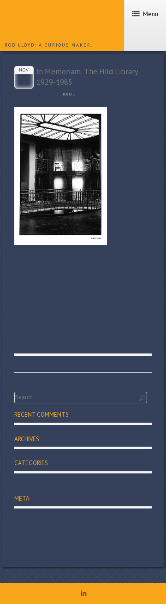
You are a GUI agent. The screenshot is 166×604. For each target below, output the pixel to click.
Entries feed (31, 527)
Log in (22, 516)
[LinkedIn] (84, 595)
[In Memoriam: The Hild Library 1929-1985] (60, 243)
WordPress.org (34, 549)
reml (69, 94)
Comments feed (36, 538)
